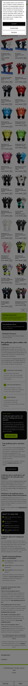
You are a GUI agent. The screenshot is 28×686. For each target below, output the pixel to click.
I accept (14, 24)
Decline (14, 32)
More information (8, 19)
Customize (14, 28)
